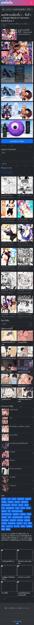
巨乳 (3, 529)
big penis (28, 499)
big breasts (21, 499)
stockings (20, 520)
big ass (14, 499)
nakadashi (15, 514)
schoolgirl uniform (17, 517)
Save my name (7, 168)
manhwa (4, 511)
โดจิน (3, 526)
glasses (21, 505)
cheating (10, 502)
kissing (23, 508)
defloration (25, 502)
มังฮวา (29, 523)
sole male (12, 520)
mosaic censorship (17, 511)
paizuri (29, 514)
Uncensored (11, 523)
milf (9, 511)
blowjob (4, 502)
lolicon (28, 508)
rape (9, 517)
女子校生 (29, 526)
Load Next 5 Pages (17, 141)
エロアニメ (9, 526)
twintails (4, 523)
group (26, 505)
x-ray (25, 523)
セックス (16, 526)
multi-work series (6, 514)
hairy (3, 508)
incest (17, 508)
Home (9, 608)
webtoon (19, 523)
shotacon (27, 517)
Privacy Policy (25, 608)
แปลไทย (8, 9)
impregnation (10, 508)
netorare (22, 514)
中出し (23, 526)
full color (14, 505)
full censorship (6, 505)
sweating (27, 520)
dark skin (17, 502)
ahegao (4, 499)
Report (15, 608)
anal (9, 499)
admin (21, 24)
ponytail (4, 517)
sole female (5, 520)
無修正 (8, 529)
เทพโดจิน (7, 2)
